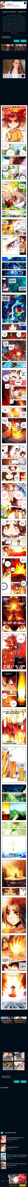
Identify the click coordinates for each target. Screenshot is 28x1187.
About (3, 1181)
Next (23, 41)
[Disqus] (14, 1108)
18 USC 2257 (14, 1184)
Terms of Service (11, 1181)
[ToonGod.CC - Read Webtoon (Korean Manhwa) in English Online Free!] (14, 1176)
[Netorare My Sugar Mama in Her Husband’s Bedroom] (3, 1139)
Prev (17, 41)
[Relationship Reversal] (3, 1148)
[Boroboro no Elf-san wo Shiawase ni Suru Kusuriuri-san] (3, 1166)
